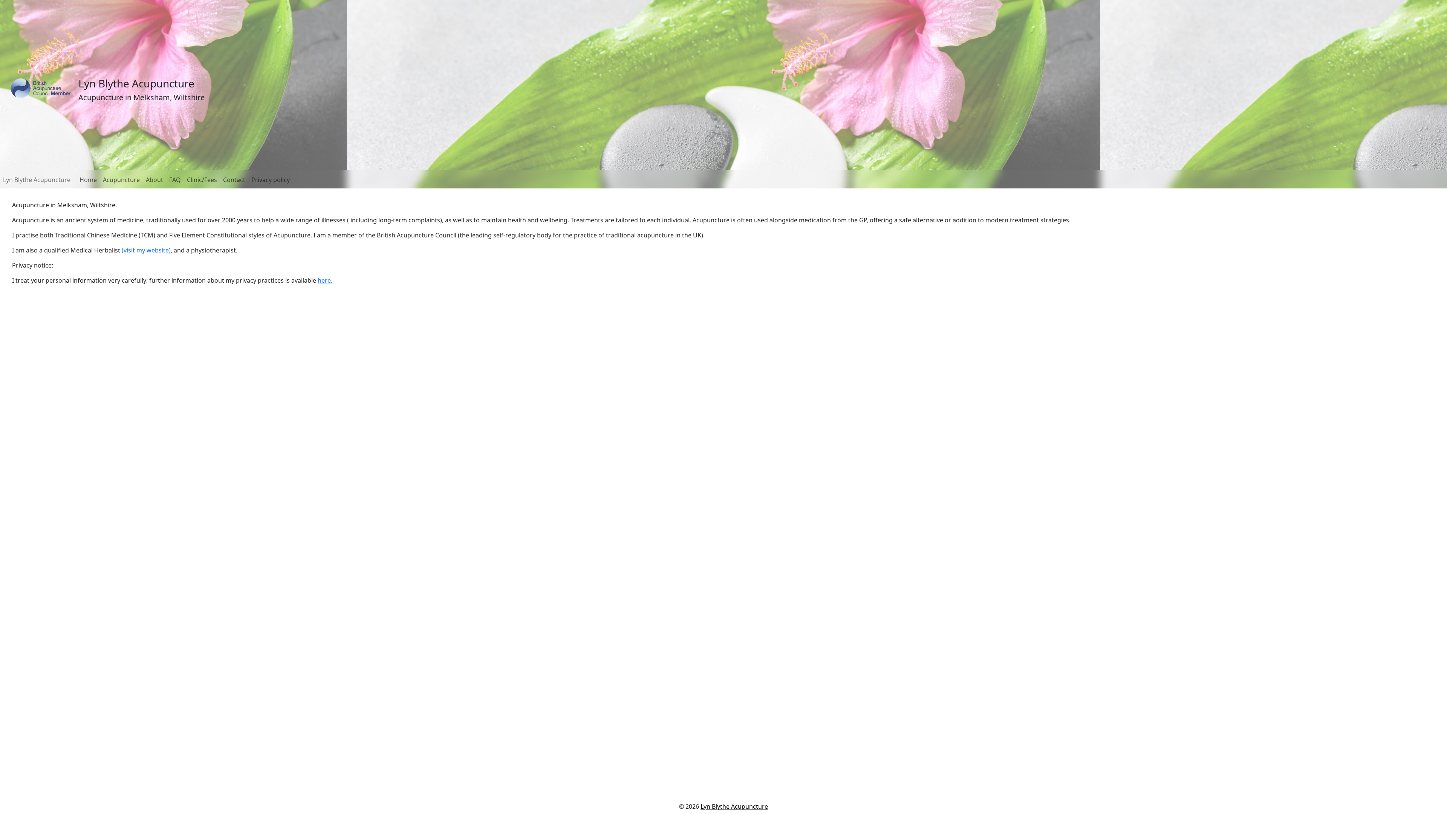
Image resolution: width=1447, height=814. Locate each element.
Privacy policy (270, 180)
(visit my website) (146, 250)
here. (325, 280)
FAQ (175, 180)
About (154, 180)
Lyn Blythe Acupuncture (36, 180)
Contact (234, 180)
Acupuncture (121, 180)
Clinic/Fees (202, 180)
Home (88, 180)
